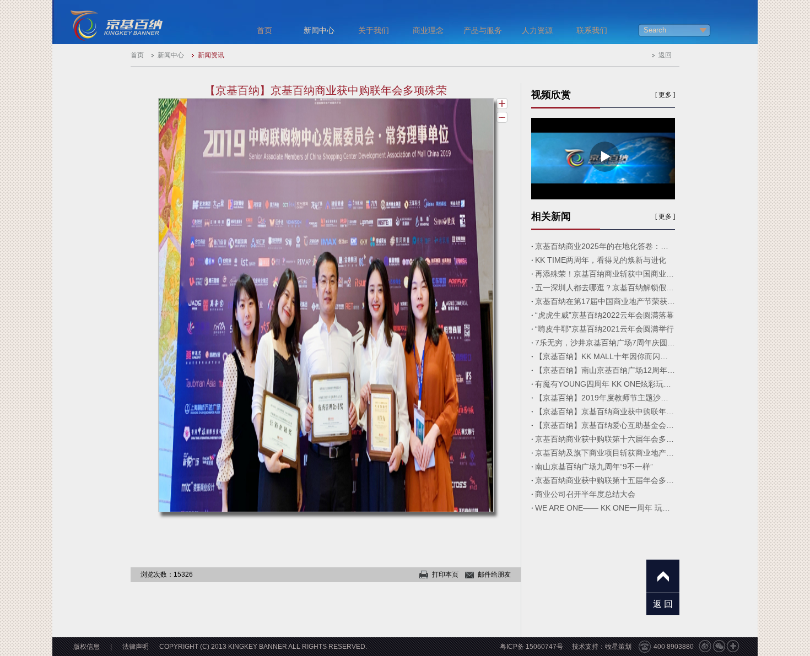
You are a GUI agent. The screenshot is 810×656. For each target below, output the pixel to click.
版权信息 (86, 646)
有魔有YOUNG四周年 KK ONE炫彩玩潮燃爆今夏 (605, 383)
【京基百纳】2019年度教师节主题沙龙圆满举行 (605, 397)
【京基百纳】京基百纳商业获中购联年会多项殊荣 (605, 411)
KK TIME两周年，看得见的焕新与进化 (600, 260)
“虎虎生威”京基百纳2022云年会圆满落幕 (604, 315)
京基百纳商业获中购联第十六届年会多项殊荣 (605, 439)
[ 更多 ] (665, 95)
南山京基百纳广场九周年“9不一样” (594, 466)
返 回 (663, 604)
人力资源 (537, 30)
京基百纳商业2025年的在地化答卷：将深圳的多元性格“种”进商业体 (605, 246)
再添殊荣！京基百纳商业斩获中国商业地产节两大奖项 (605, 273)
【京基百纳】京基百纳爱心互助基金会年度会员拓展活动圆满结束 (605, 425)
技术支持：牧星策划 (601, 646)
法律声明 (135, 646)
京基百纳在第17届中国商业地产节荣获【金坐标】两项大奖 (605, 301)
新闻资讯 (211, 55)
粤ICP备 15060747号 (531, 646)
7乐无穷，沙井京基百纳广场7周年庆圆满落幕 (605, 342)
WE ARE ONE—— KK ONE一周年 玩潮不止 (605, 507)
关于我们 (373, 30)
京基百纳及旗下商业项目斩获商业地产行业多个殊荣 (605, 452)
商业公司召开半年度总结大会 (585, 494)
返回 (665, 55)
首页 (264, 30)
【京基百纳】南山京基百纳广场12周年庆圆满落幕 (605, 370)
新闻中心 (319, 30)
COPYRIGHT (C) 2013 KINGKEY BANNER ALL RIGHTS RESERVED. (263, 646)
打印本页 (445, 574)
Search (655, 30)
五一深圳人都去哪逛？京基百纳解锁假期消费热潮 (605, 287)
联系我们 (591, 30)
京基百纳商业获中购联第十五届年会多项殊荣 (605, 480)
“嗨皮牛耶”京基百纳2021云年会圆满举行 (604, 328)
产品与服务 (482, 30)
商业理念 (428, 30)
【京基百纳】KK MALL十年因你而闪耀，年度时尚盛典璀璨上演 (605, 356)
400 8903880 (674, 646)
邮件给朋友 (494, 574)
